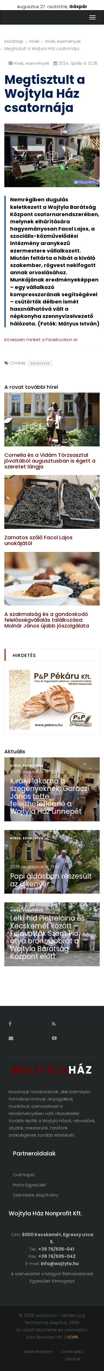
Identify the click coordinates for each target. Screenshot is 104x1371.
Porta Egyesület (29, 1185)
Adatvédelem (38, 1351)
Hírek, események (63, 41)
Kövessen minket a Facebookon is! (40, 339)
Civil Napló (24, 1175)
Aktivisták (40, 363)
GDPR (72, 1337)
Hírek (34, 41)
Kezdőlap (13, 41)
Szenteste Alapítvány (35, 1195)
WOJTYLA (52, 1070)
